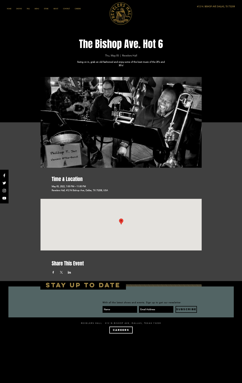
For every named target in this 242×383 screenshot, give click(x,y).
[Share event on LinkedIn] (69, 272)
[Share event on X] (61, 272)
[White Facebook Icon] (4, 175)
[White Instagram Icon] (4, 190)
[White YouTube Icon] (4, 198)
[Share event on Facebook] (53, 272)
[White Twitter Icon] (4, 183)
